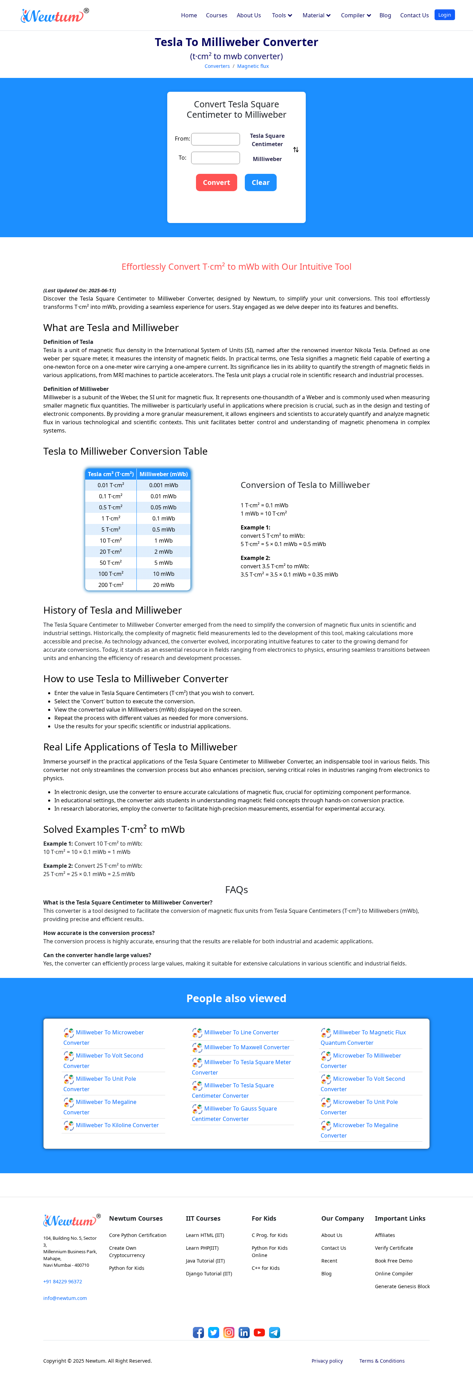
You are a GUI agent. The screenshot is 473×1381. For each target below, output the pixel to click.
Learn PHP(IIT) (202, 1248)
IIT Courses (203, 1218)
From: (182, 138)
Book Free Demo (393, 1260)
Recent (329, 1260)
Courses (216, 15)
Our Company (342, 1218)
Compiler (353, 15)
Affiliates (385, 1235)
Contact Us (414, 15)
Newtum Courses (136, 1218)
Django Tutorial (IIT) (209, 1273)
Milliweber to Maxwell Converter (246, 1047)
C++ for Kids (266, 1268)
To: (182, 157)
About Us (249, 15)
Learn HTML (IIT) (205, 1235)
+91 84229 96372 (62, 1281)
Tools (279, 15)
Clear (261, 182)
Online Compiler (394, 1273)
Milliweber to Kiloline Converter (116, 1125)
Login (444, 14)
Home (189, 15)
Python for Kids (126, 1268)
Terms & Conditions (382, 1360)
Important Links (400, 1218)
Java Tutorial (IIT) (205, 1260)
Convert (216, 182)
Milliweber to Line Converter (241, 1032)
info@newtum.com (65, 1298)
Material (314, 15)
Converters (217, 66)
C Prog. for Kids (270, 1235)
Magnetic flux (253, 66)
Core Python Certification (138, 1235)
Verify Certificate (394, 1248)
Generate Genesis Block (402, 1286)
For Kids (264, 1218)
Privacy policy (327, 1360)
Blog (385, 15)
